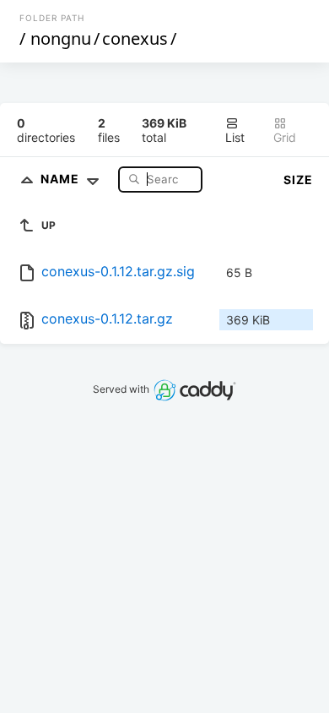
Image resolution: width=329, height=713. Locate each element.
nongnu (60, 38)
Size (298, 179)
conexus (135, 38)
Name (61, 178)
